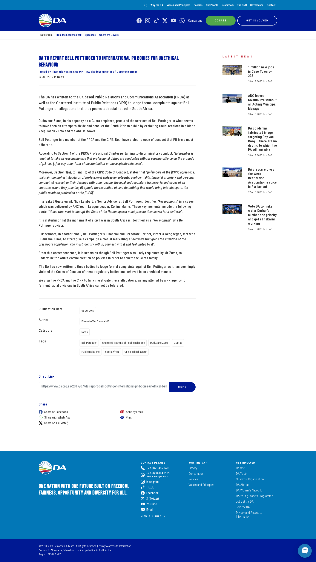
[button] (75, 412)
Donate (240, 468)
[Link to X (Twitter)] (164, 21)
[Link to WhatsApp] (182, 21)
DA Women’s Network (249, 490)
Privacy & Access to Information (114, 546)
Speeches (90, 34)
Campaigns (195, 20)
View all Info (151, 516)
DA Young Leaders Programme (254, 496)
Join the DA (243, 507)
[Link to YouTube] (173, 21)
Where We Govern (109, 34)
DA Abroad (242, 485)
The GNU (242, 5)
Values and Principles (178, 5)
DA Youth (241, 473)
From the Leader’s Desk (68, 34)
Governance (256, 5)
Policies (198, 5)
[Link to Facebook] (139, 21)
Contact (271, 5)
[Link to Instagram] (147, 21)
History (193, 468)
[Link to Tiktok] (156, 21)
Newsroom (228, 5)
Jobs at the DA (245, 501)
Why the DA (156, 5)
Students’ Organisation (250, 479)
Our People (212, 5)
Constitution (196, 473)
